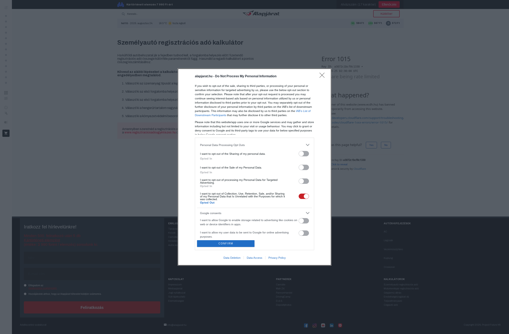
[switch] (304, 153)
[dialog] (254, 167)
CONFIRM (226, 243)
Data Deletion (232, 257)
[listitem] (254, 145)
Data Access (254, 257)
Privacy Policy (277, 257)
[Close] (323, 76)
